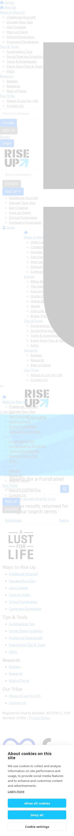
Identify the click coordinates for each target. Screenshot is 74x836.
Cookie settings (37, 827)
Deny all (37, 815)
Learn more (16, 791)
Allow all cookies (37, 803)
